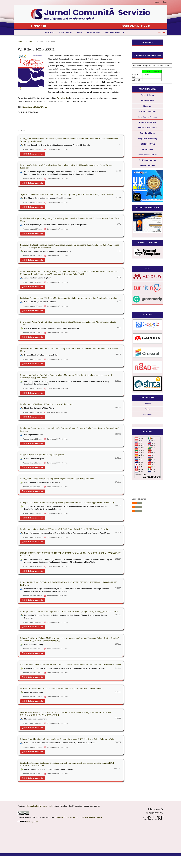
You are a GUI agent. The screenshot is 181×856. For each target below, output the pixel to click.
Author (147, 409)
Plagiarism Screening (147, 138)
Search (162, 32)
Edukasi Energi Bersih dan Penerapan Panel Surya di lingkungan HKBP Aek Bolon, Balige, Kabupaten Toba (67, 739)
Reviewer (147, 106)
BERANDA (49, 32)
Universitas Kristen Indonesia (39, 806)
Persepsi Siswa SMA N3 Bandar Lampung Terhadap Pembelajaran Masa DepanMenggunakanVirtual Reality (67, 502)
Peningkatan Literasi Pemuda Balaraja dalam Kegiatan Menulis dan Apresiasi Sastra (57, 478)
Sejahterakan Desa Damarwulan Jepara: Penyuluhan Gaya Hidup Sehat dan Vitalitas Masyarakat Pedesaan (67, 194)
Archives (28, 41)
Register (157, 2)
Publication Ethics (147, 122)
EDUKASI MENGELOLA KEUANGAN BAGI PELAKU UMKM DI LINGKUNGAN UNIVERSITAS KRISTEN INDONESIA (70, 664)
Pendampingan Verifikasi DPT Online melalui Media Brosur (46, 404)
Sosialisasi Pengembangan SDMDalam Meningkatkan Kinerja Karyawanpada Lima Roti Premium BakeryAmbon (69, 298)
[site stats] (22, 822)
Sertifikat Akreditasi (147, 160)
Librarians (147, 414)
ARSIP (79, 32)
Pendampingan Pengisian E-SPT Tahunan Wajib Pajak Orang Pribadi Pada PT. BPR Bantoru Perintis (64, 529)
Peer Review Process (147, 117)
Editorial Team (147, 101)
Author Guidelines (147, 111)
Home (20, 41)
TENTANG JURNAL (113, 32)
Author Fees (147, 149)
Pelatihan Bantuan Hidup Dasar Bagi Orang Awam (42, 454)
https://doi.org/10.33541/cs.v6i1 (35, 107)
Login (165, 2)
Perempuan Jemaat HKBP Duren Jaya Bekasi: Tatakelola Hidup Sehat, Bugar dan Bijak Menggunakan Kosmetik (69, 611)
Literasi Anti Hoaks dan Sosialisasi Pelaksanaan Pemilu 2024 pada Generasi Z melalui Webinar (61, 688)
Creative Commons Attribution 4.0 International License (79, 817)
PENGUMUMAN (93, 32)
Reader (147, 404)
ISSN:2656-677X (147, 144)
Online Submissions (147, 128)
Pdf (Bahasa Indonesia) (33, 154)
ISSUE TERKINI (65, 32)
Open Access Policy (147, 155)
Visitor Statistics (147, 166)
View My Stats (32, 822)
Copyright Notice (147, 133)
